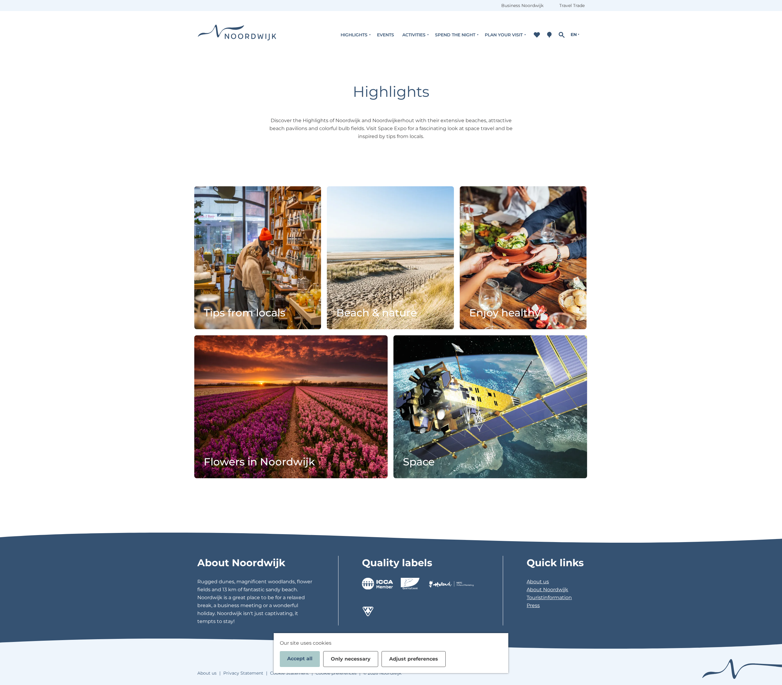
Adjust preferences (413, 659)
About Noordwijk (547, 589)
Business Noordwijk (522, 5)
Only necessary (351, 659)
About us (538, 582)
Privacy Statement (243, 673)
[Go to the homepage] (237, 34)
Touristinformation (549, 597)
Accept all (299, 658)
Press (533, 605)
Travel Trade (572, 5)
